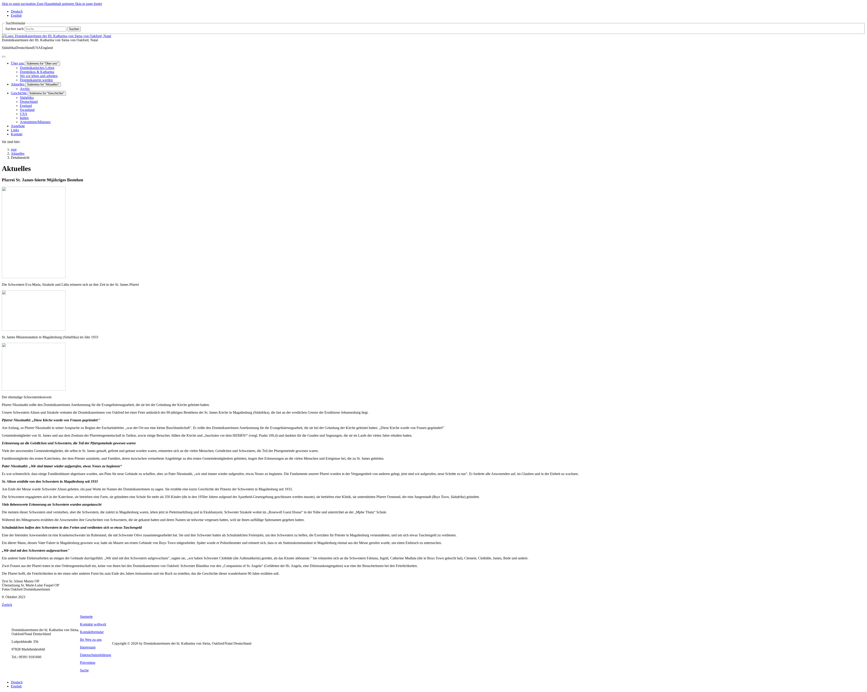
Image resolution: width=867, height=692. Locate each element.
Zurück (7, 605)
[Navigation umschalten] (3, 56)
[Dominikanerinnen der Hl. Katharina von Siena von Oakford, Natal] (56, 36)
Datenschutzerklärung (95, 655)
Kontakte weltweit (93, 624)
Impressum (88, 647)
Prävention (87, 662)
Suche (84, 670)
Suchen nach (14, 29)
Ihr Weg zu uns (91, 639)
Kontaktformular (92, 632)
